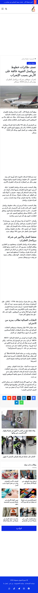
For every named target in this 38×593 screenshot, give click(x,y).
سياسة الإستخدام (30, 583)
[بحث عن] (6, 9)
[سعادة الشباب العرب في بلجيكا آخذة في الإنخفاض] (28, 512)
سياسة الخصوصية (19, 583)
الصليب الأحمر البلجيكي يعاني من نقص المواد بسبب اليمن (10, 483)
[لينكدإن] (24, 398)
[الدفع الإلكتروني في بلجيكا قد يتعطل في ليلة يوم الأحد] (28, 493)
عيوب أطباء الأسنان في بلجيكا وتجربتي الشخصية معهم (11, 502)
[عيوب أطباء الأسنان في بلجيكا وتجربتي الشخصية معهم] (10, 493)
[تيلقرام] (17, 402)
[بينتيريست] (14, 398)
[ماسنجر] (4, 398)
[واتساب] (21, 402)
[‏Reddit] (9, 398)
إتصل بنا (5, 583)
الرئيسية (32, 59)
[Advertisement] (19, 34)
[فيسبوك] (34, 398)
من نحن (11, 583)
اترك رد (19, 528)
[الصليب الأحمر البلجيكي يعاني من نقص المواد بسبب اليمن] (10, 474)
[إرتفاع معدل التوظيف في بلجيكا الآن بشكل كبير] (28, 474)
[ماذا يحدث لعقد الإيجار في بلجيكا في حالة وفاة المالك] (10, 512)
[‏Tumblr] (19, 398)
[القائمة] (3, 9)
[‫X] (29, 398)
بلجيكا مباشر (25, 59)
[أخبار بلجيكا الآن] (33, 9)
